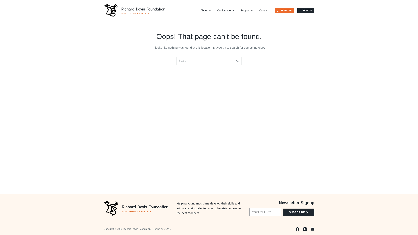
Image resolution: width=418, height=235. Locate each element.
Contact (263, 10)
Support (244, 10)
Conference (224, 10)
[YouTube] (305, 229)
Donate (307, 10)
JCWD (167, 228)
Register (286, 10)
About (204, 10)
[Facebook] (297, 229)
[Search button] (237, 61)
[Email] (312, 229)
